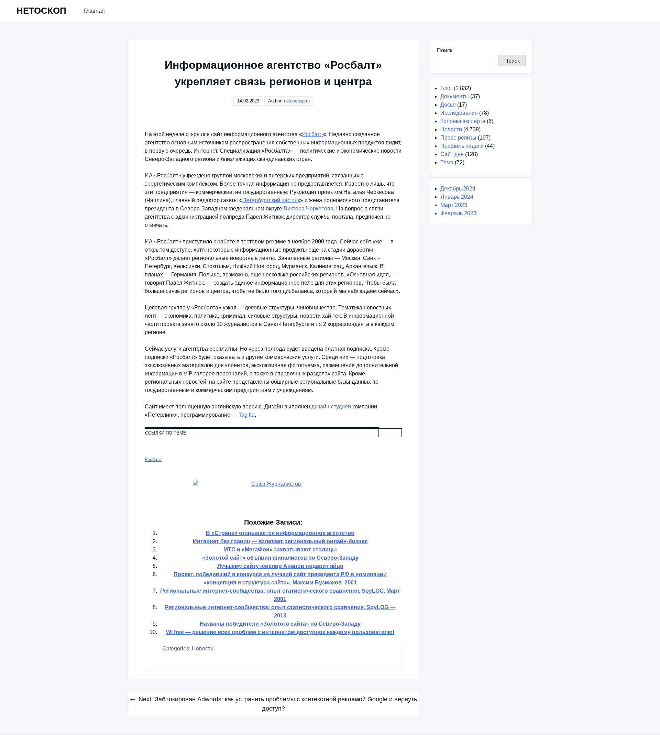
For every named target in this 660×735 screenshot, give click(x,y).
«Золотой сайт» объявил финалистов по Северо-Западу (280, 558)
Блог (446, 88)
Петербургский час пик (271, 200)
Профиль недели (462, 146)
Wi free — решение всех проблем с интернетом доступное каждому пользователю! (280, 632)
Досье (448, 105)
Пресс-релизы (458, 138)
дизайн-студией (331, 406)
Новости (202, 648)
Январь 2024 (456, 197)
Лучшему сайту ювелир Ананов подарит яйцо (280, 566)
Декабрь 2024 (457, 188)
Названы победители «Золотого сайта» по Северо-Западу (280, 624)
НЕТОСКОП (41, 11)
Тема (446, 162)
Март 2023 (453, 205)
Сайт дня (452, 154)
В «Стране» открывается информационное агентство (280, 533)
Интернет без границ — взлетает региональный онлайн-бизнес (280, 541)
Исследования (459, 113)
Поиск (444, 50)
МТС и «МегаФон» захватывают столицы (280, 549)
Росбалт (312, 134)
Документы (454, 96)
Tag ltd (247, 415)
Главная (94, 11)
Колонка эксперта (462, 121)
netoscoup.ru (297, 100)
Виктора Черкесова (308, 208)
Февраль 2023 (458, 213)
